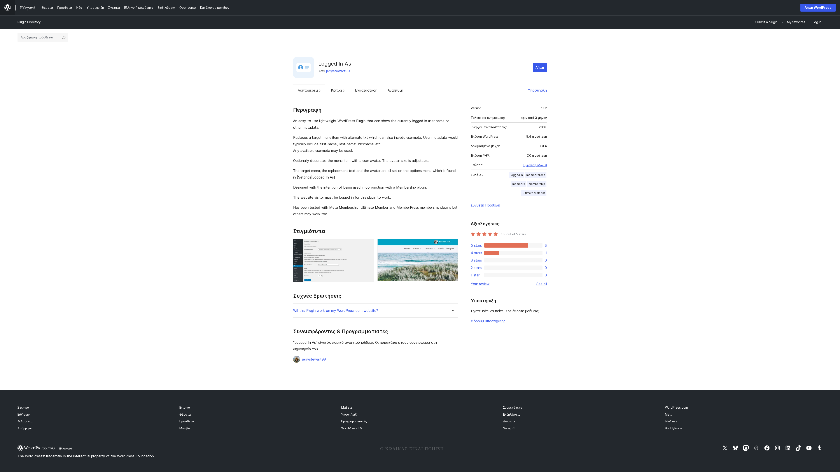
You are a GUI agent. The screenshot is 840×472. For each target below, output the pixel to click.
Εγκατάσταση (366, 90)
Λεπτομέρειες (309, 90)
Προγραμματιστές (354, 421)
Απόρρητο (25, 428)
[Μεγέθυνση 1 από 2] (368, 245)
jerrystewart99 (338, 71)
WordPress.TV (351, 428)
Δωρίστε (509, 421)
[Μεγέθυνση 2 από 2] (452, 245)
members (518, 184)
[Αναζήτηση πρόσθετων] (64, 37)
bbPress (671, 421)
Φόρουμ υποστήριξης (488, 321)
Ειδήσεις (24, 414)
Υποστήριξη (537, 90)
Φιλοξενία (25, 421)
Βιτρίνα (184, 407)
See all (541, 284)
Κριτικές (338, 90)
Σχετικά (23, 407)
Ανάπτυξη (395, 90)
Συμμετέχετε (512, 407)
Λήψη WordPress (818, 7)
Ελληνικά (65, 448)
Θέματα (185, 414)
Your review (480, 284)
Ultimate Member (534, 192)
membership (536, 184)
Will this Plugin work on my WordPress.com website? (335, 311)
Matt (668, 414)
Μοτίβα (184, 428)
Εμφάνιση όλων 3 (535, 165)
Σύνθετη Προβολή (485, 205)
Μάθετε (347, 407)
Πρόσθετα (186, 421)
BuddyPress (673, 428)
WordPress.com (676, 407)
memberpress (535, 175)
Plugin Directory (29, 22)
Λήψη (540, 67)
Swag (509, 428)
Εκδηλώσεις (511, 414)
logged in (517, 175)
